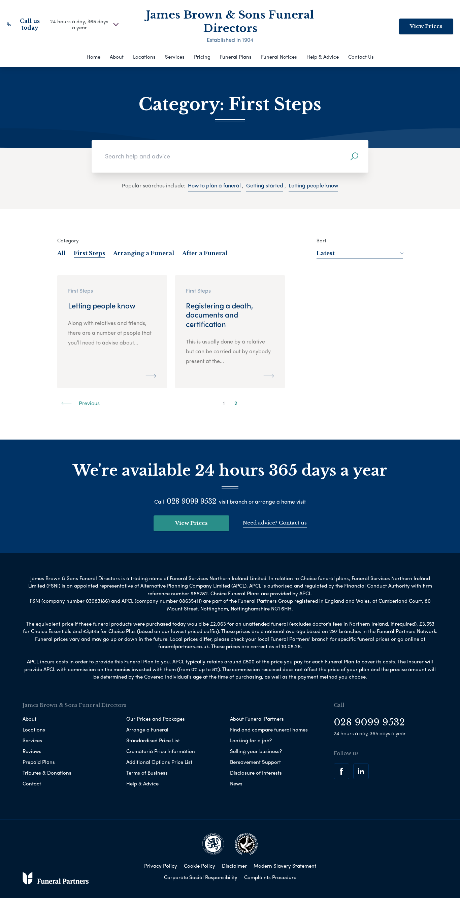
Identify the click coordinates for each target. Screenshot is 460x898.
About (117, 56)
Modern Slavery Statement (285, 865)
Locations (144, 56)
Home (93, 56)
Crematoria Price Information (160, 751)
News (236, 783)
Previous (88, 403)
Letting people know (313, 185)
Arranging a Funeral (143, 253)
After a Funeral (204, 253)
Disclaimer (234, 865)
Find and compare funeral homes (269, 729)
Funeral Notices (279, 56)
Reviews (32, 751)
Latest (326, 253)
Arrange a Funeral (147, 729)
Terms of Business (147, 772)
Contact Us (361, 56)
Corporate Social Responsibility (200, 877)
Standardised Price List (153, 740)
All (61, 253)
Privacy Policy (160, 865)
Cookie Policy (199, 865)
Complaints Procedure (270, 877)
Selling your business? (256, 751)
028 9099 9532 (191, 501)
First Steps (89, 253)
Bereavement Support (255, 762)
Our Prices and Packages (155, 718)
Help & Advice (322, 56)
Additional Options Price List (159, 762)
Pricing (202, 56)
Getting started (264, 185)
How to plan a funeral (214, 185)
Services (175, 56)
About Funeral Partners (257, 718)
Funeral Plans (236, 56)
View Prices (426, 26)
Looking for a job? (251, 740)
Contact (32, 783)
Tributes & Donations (47, 772)
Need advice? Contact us (275, 522)
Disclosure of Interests (256, 772)
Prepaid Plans (39, 762)
